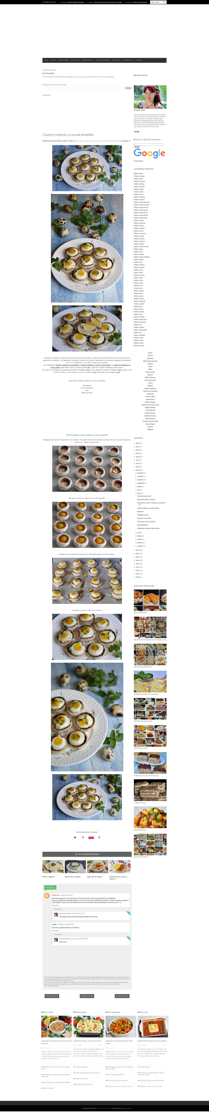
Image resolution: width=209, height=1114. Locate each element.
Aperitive (150, 358)
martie (139, 539)
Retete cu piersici (139, 298)
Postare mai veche (122, 996)
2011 (137, 570)
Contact (138, 60)
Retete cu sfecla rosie (140, 319)
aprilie (139, 536)
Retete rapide (63, 60)
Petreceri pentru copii (150, 421)
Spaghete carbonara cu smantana (146, 694)
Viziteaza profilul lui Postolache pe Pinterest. (138, 1092)
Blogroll (150, 429)
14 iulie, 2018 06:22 (66, 895)
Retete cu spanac (139, 327)
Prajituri (150, 386)
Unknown (55, 895)
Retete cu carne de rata (141, 215)
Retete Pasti (116, 60)
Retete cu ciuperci (139, 228)
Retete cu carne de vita (140, 218)
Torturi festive (150, 410)
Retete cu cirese (138, 225)
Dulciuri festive (150, 413)
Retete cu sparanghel (140, 330)
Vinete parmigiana (142, 525)
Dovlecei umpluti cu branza (84, 1084)
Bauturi (150, 375)
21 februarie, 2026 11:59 (79, 939)
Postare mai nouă (52, 996)
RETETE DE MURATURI (116, 1074)
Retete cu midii (138, 272)
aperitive (77, 141)
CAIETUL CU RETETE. (104, 1108)
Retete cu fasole (138, 244)
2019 (137, 467)
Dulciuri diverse (150, 377)
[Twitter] (135, 132)
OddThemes (127, 1108)
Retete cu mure (138, 278)
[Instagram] (137, 132)
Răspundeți (55, 905)
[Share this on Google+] (83, 837)
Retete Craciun (87, 60)
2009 (137, 577)
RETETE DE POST (141, 748)
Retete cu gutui (138, 249)
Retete (53, 60)
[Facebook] (134, 132)
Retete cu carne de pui (140, 212)
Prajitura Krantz (140, 803)
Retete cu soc (138, 325)
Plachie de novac (145, 1067)
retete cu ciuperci (85, 141)
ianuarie (140, 546)
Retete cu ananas (139, 176)
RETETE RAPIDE (48, 73)
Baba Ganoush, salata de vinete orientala (56, 1082)
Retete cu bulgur (139, 189)
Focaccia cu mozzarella (144, 518)
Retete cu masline (139, 265)
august (139, 486)
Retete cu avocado (139, 181)
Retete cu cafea (138, 192)
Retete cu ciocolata (139, 223)
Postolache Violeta (65, 913)
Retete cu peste (138, 296)
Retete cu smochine (140, 322)
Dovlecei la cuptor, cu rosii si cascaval (87, 1041)
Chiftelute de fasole (143, 515)
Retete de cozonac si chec (150, 405)
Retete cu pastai (138, 291)
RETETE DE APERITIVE (143, 667)
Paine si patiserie (150, 388)
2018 (137, 470)
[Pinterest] (138, 132)
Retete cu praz (138, 306)
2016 (137, 553)
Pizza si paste (150, 372)
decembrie (140, 473)
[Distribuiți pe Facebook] (99, 837)
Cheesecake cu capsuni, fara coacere (148, 528)
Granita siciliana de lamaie (75, 2)
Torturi (150, 383)
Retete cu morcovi (139, 275)
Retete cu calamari (139, 197)
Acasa (46, 60)
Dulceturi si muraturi (150, 391)
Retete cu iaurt (138, 252)
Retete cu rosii (138, 314)
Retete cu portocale (139, 301)
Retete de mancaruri (150, 361)
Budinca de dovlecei (82, 1078)
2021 (137, 460)
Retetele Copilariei (102, 60)
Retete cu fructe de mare (141, 246)
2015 (137, 557)
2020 (137, 463)
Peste (150, 366)
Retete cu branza (139, 184)
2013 (137, 564)
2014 (137, 560)
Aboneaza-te (127, 60)
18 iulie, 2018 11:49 (77, 913)
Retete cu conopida (139, 233)
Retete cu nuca (138, 283)
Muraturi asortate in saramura (118, 1080)
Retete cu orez (138, 285)
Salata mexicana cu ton (144, 496)
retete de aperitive (114, 141)
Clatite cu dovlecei (81, 1067)
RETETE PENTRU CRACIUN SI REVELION (150, 640)
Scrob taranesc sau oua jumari (146, 521)
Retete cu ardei (138, 179)
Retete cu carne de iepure (141, 205)
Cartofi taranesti (140, 830)
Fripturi (150, 364)
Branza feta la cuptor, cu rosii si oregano (152, 1041)
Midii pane (140, 511)
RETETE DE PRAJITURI (143, 721)
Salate (150, 369)
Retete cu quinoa (139, 311)
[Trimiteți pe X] (75, 837)
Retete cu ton (138, 332)
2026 (137, 443)
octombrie (140, 480)
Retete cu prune (138, 309)
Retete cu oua (138, 288)
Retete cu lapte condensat (141, 257)
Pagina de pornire (87, 996)
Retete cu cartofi (138, 220)
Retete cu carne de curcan (141, 202)
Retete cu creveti (139, 236)
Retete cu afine (138, 173)
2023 (137, 453)
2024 (137, 450)
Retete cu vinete (138, 340)
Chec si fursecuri (150, 380)
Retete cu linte (138, 262)
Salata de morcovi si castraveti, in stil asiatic (108, 2)
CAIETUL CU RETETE (104, 13)
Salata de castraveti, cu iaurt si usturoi (120, 1086)
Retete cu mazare (139, 267)
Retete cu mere (138, 270)
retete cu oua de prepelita (99, 141)
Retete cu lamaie (139, 254)
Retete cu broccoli (139, 186)
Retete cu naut (138, 280)
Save (92, 838)
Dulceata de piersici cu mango (146, 499)
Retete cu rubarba (139, 317)
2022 (137, 457)
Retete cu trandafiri (139, 335)
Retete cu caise (138, 194)
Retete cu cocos (138, 231)
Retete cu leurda (139, 259)
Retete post (75, 60)
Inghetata (150, 394)
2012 (137, 567)
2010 (137, 574)
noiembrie (140, 476)
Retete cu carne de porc (141, 210)
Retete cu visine (138, 343)
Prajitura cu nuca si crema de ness (146, 775)
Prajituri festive (150, 407)
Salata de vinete (48, 1088)
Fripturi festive (150, 418)
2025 (137, 446)
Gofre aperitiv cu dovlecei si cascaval (87, 1073)
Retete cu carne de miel (141, 207)
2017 (137, 550)
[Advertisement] (104, 39)
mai (138, 532)
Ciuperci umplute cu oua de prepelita (148, 508)
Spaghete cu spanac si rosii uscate (151, 1086)
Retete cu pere (138, 293)
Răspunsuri (58, 909)
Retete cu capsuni (139, 199)
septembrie (140, 483)
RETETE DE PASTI (141, 857)
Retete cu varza (138, 338)
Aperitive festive (150, 416)
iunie (139, 493)
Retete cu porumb (139, 304)
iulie (138, 490)
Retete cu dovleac (139, 238)
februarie (140, 542)
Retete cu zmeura (139, 345)
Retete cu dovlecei (139, 241)
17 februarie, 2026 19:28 (65, 924)
